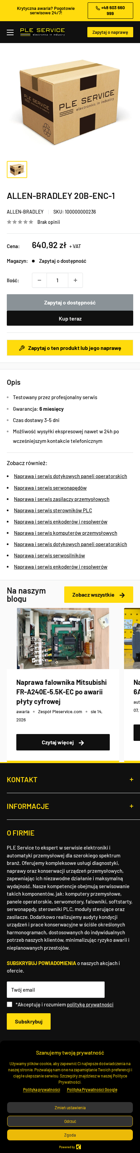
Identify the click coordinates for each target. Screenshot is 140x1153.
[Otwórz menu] (10, 32)
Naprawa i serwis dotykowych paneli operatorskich (70, 476)
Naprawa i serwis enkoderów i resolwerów (60, 521)
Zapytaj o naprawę (110, 32)
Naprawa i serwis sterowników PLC (53, 510)
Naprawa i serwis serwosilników (49, 555)
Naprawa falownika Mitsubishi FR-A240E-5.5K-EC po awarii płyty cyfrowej (61, 691)
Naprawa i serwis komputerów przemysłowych (65, 533)
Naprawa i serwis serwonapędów (50, 488)
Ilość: (13, 280)
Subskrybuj (28, 1021)
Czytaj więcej (58, 742)
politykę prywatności (90, 1004)
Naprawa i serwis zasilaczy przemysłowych (61, 499)
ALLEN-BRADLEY (25, 212)
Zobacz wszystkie (94, 594)
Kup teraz (70, 318)
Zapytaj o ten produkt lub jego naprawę (74, 347)
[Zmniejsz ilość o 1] (39, 280)
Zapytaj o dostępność (70, 302)
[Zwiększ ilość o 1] (75, 280)
